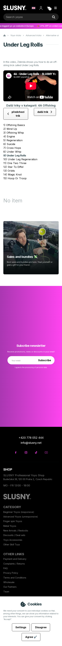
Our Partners (10, 586)
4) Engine (9, 136)
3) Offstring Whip (13, 132)
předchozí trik (18, 113)
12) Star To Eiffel (13, 166)
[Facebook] (15, 452)
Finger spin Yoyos (12, 521)
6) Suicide (9, 144)
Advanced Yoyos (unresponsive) (20, 516)
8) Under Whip (12, 151)
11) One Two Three (14, 163)
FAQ (5, 568)
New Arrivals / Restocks (15, 530)
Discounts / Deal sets (14, 535)
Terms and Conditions (14, 577)
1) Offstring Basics (14, 125)
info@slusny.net (31, 442)
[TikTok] (36, 452)
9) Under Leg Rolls (14, 155)
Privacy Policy (10, 573)
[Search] (54, 16)
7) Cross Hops (12, 147)
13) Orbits (9, 170)
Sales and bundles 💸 (22, 257)
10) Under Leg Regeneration (20, 159)
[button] (48, 8)
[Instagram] (26, 452)
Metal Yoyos (9, 526)
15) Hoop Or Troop (15, 178)
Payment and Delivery (14, 559)
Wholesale (8, 582)
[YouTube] (46, 452)
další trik (42, 111)
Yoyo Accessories (12, 540)
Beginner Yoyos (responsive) (18, 512)
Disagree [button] (41, 627)
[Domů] (14, 8)
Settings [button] (20, 627)
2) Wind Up (10, 128)
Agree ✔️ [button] (31, 637)
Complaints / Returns (14, 563)
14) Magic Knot (12, 174)
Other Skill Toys (11, 544)
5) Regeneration (13, 140)
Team (6, 591)
